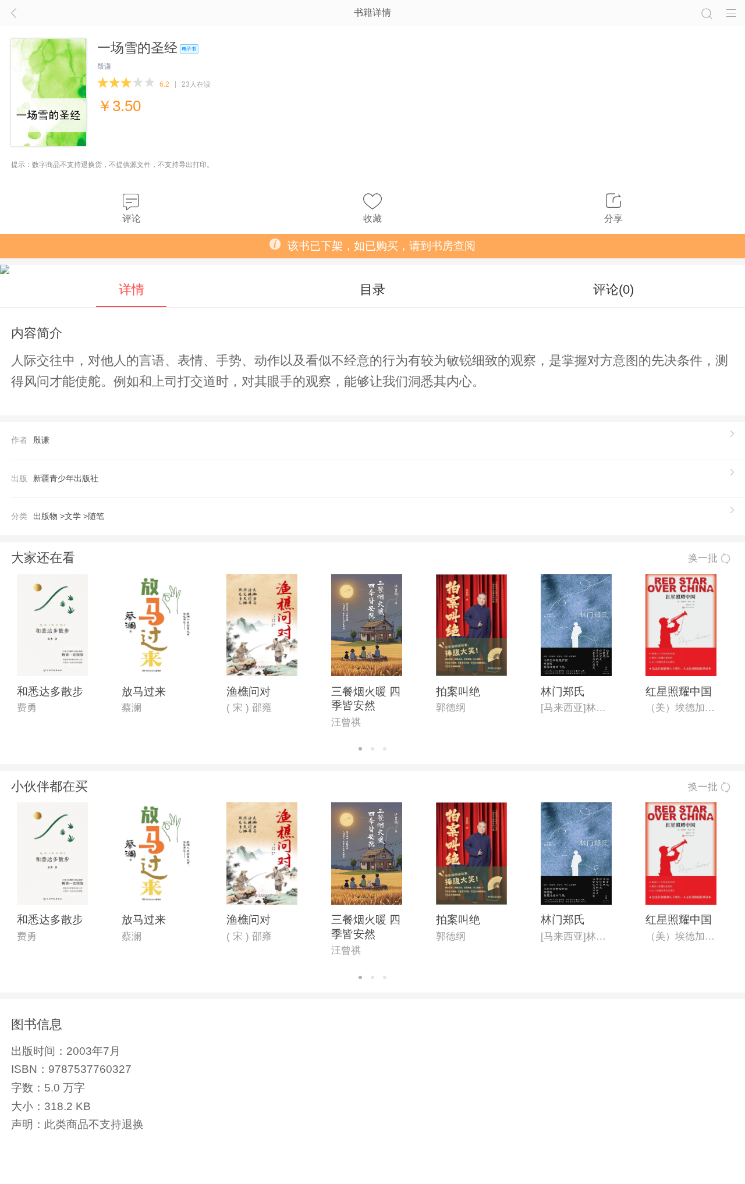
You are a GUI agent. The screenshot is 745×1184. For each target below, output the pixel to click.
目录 (372, 289)
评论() (613, 289)
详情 (131, 289)
